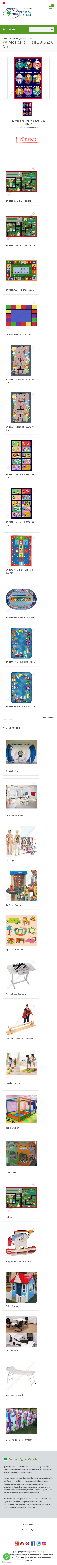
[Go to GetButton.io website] (6, 1562)
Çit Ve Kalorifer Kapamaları (19, 1439)
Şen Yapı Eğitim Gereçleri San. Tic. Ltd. (17, 8)
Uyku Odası (11, 1172)
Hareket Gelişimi (14, 1083)
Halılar (9, 1217)
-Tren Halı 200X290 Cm (20, 706)
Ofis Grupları (12, 1350)
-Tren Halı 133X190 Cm (20, 662)
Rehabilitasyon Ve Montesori (20, 1038)
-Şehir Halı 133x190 (18, 201)
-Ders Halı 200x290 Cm (20, 290)
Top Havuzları (12, 1127)
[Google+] (17, 1545)
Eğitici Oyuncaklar (14, 949)
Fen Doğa (10, 860)
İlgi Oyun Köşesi (13, 905)
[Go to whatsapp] (6, 1556)
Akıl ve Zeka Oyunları (16, 994)
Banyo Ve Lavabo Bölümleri (19, 1261)
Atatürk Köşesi (13, 771)
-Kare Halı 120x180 (18, 334)
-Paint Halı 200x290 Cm (20, 617)
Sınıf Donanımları (14, 815)
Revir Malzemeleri (14, 1395)
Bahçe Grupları (13, 1306)
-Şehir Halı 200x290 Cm (21, 245)
